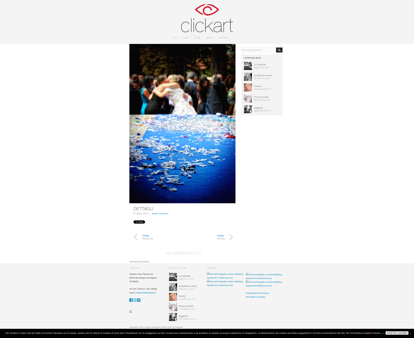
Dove (209, 38)
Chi (175, 38)
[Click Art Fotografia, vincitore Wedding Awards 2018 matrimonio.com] (226, 285)
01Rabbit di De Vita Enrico (257, 293)
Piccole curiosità (261, 96)
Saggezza (258, 107)
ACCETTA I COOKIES (397, 333)
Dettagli (145, 235)
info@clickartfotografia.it (145, 292)
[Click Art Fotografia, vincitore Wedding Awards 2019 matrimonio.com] (265, 278)
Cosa (185, 38)
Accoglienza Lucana (263, 75)
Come (197, 38)
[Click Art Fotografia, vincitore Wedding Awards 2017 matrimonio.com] (226, 277)
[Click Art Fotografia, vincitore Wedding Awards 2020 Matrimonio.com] (265, 285)
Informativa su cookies (255, 296)
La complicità (260, 64)
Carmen (257, 86)
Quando (223, 38)
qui (382, 333)
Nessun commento (160, 213)
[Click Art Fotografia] (131, 300)
